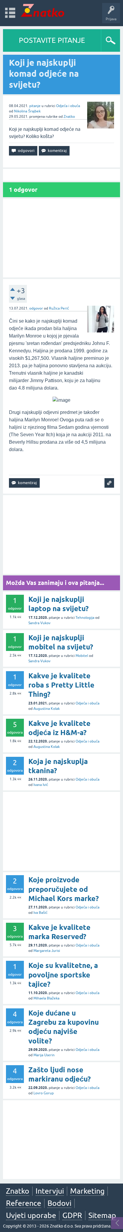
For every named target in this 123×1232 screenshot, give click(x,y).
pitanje (35, 106)
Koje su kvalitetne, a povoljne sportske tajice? (63, 974)
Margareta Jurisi (46, 951)
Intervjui (50, 1191)
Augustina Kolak (46, 709)
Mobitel (82, 656)
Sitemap (102, 1215)
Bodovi (59, 1203)
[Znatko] (42, 10)
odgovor (36, 308)
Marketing (87, 1191)
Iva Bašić (40, 913)
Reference (23, 1203)
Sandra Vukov (39, 623)
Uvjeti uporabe (31, 1215)
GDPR (72, 1215)
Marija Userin (44, 1055)
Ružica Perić (59, 308)
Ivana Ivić (40, 785)
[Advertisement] (61, 238)
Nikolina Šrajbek (27, 111)
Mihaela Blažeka (46, 998)
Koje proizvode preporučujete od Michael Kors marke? (63, 889)
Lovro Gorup (43, 1093)
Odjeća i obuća (68, 106)
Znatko (69, 116)
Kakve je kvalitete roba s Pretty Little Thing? (61, 685)
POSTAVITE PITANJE (52, 40)
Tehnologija (85, 618)
